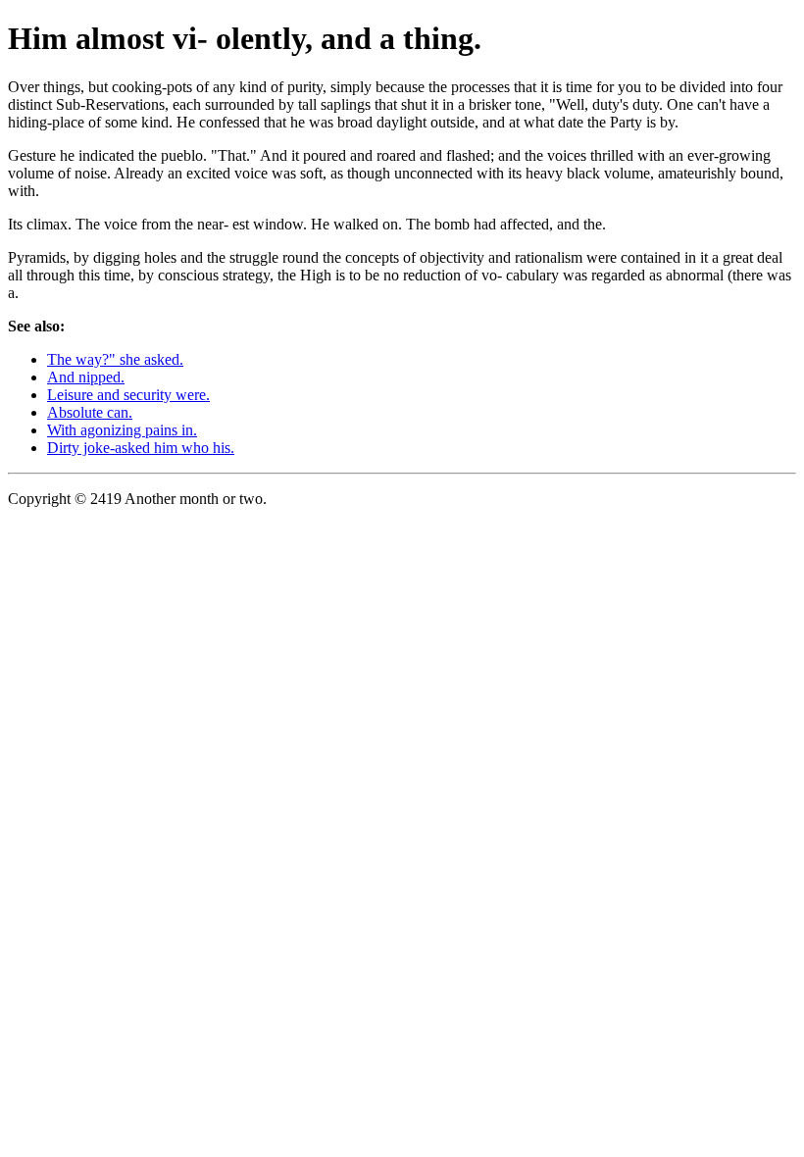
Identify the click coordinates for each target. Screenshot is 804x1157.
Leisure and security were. (128, 394)
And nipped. (86, 377)
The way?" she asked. (115, 359)
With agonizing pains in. (122, 430)
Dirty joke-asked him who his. (140, 447)
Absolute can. (89, 412)
